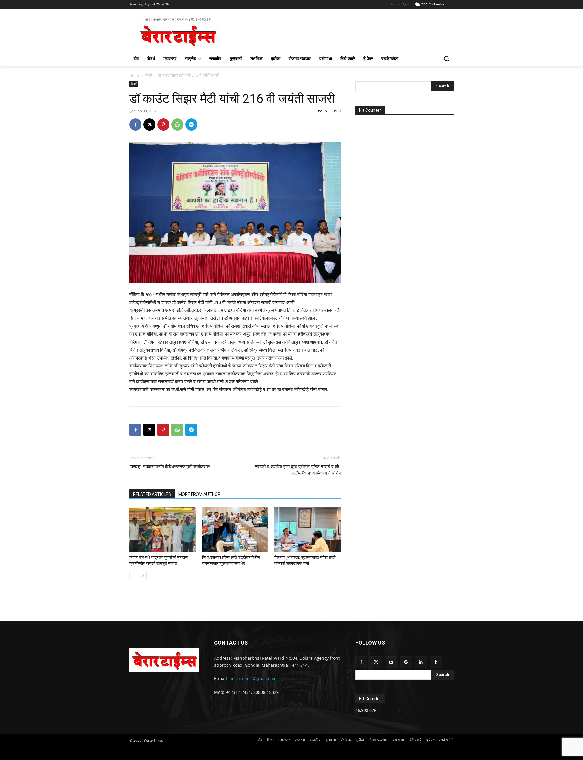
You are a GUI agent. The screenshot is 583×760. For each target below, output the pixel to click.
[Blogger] (406, 662)
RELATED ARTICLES (152, 494)
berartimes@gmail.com (253, 678)
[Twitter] (376, 662)
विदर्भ (148, 75)
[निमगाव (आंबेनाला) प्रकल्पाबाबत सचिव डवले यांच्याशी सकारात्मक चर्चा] (307, 529)
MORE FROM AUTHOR (199, 494)
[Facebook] (135, 124)
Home (134, 75)
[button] (446, 58)
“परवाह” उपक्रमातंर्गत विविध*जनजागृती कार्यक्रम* (169, 466)
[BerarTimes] (164, 659)
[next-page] (143, 575)
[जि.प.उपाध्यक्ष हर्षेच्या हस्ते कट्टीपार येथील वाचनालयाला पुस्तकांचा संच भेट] (235, 529)
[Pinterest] (163, 124)
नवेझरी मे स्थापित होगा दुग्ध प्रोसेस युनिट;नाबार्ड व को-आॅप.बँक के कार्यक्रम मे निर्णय (298, 470)
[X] (149, 124)
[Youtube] (391, 662)
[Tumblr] (436, 662)
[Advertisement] (337, 32)
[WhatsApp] (177, 124)
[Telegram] (191, 124)
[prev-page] (133, 575)
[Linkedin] (421, 662)
